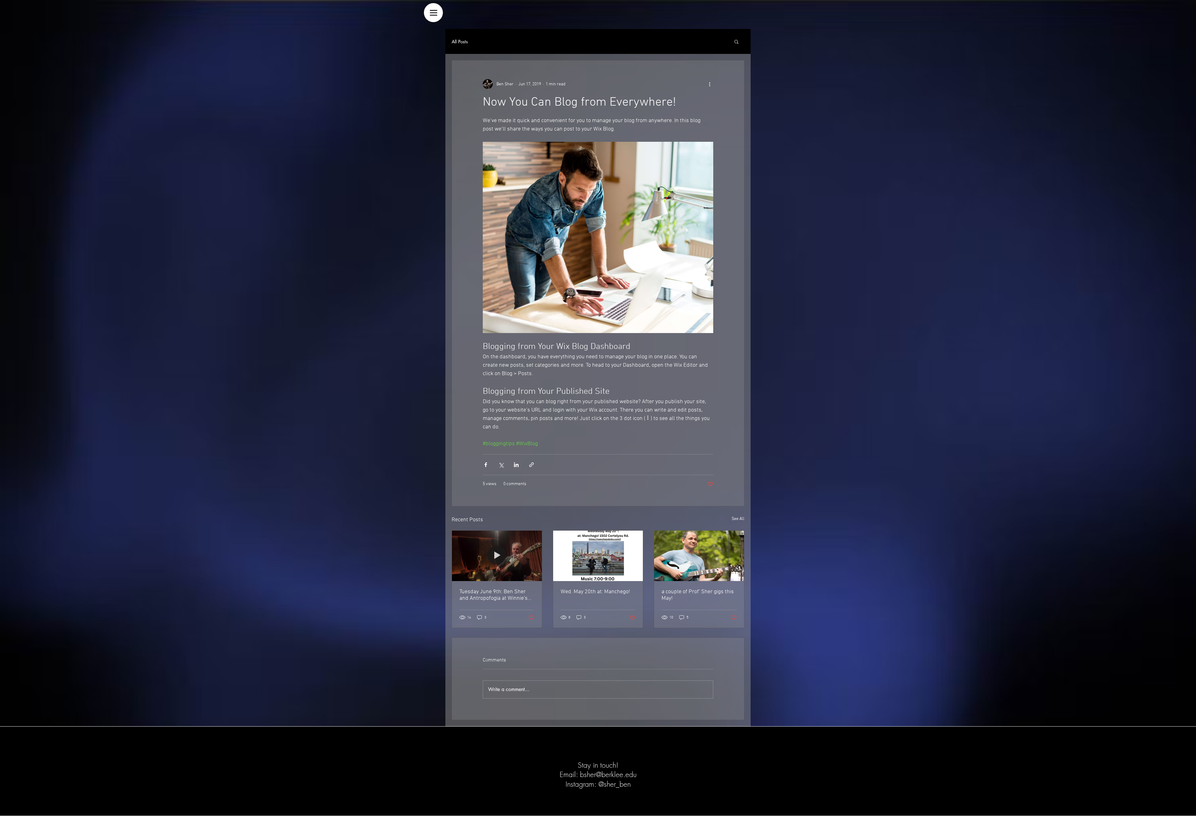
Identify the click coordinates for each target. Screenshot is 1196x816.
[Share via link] (531, 465)
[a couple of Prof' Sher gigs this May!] (699, 556)
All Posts (460, 42)
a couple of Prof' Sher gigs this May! (698, 595)
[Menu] (433, 12)
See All (738, 519)
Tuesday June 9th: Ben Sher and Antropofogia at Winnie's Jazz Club (493, 595)
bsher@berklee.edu (608, 774)
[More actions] (709, 84)
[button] (736, 41)
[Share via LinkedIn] (516, 465)
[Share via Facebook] (486, 465)
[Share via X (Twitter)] (501, 465)
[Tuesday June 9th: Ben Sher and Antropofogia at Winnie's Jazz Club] (497, 556)
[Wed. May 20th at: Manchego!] (598, 556)
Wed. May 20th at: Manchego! (595, 592)
